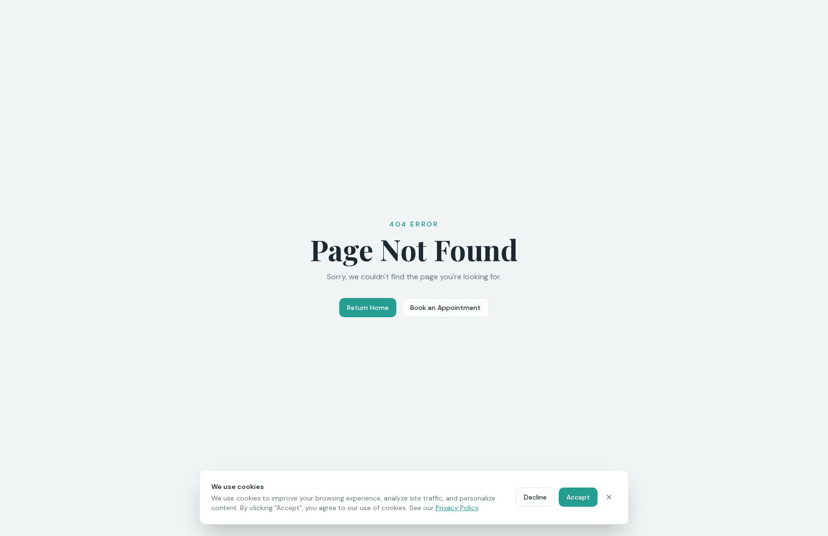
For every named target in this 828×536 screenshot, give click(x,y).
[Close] (609, 497)
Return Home (368, 307)
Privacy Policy (457, 507)
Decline (535, 497)
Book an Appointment (445, 307)
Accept (578, 497)
